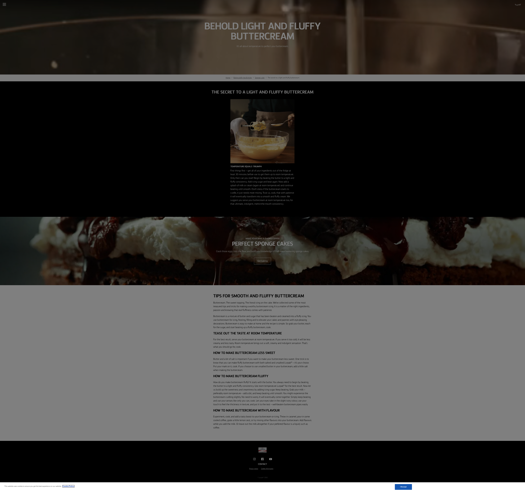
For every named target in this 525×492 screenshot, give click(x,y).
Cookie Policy (68, 486)
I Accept (403, 487)
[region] (262, 487)
